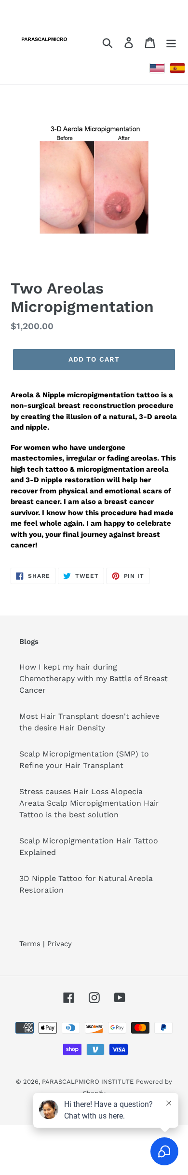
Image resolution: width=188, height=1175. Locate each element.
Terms (29, 943)
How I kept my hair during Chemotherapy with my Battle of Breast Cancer (93, 678)
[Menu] (171, 42)
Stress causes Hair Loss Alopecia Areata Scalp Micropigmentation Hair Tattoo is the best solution (89, 803)
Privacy (59, 943)
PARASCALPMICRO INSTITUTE (88, 1081)
